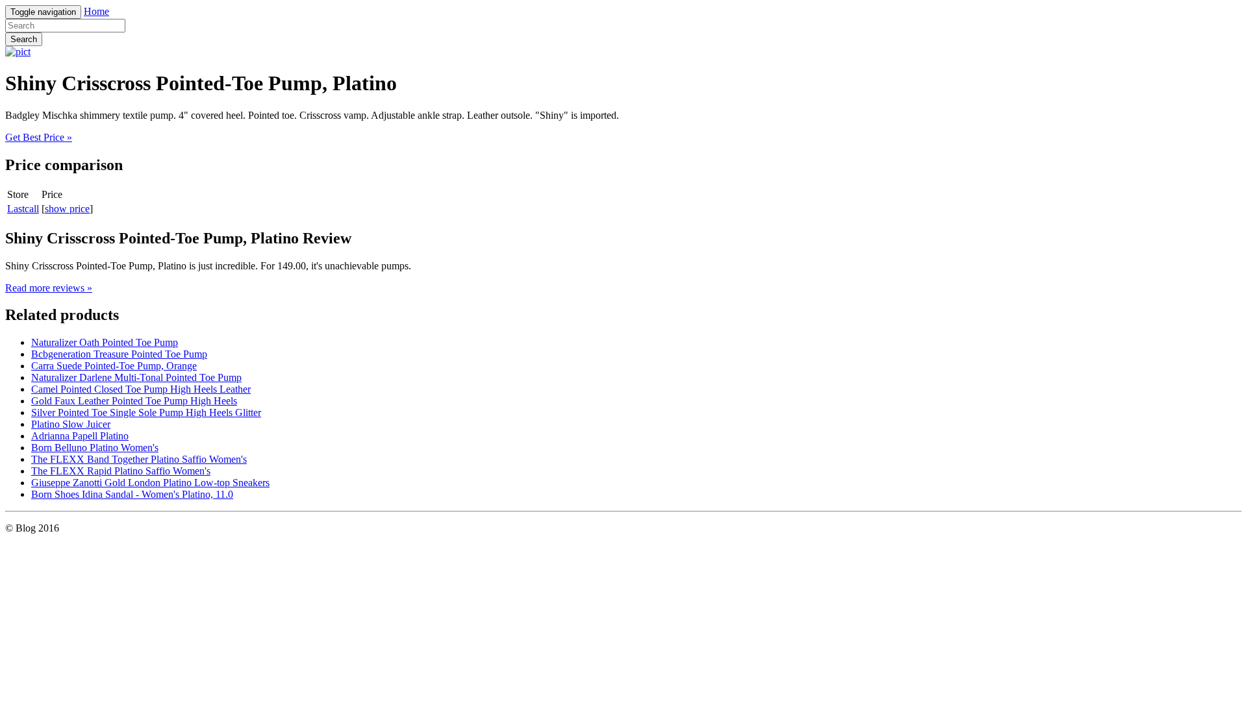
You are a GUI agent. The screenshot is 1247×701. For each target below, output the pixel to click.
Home (96, 11)
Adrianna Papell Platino (80, 435)
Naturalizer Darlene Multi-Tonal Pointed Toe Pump (136, 377)
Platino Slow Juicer (70, 424)
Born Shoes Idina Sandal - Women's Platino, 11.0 (132, 494)
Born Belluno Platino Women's (94, 447)
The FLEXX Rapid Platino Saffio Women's (120, 470)
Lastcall (23, 208)
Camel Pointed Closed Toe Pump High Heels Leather (141, 389)
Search (23, 39)
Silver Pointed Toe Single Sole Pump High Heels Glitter (146, 412)
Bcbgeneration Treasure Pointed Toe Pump (119, 354)
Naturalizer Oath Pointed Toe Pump (104, 342)
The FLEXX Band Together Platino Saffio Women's (139, 459)
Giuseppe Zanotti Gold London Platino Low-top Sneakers (150, 482)
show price (67, 208)
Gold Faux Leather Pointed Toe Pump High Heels (134, 400)
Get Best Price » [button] (38, 137)
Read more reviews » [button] (48, 287)
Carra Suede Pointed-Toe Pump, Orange (114, 365)
